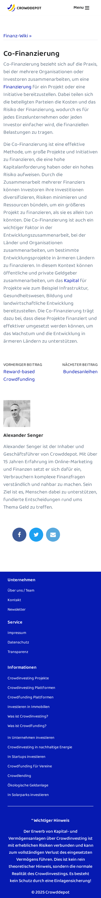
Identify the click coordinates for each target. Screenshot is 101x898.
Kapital (71, 281)
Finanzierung (18, 87)
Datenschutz (18, 642)
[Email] (53, 535)
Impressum (17, 633)
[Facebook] (19, 535)
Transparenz (18, 652)
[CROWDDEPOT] (24, 7)
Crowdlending (19, 775)
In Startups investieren (26, 756)
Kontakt (14, 600)
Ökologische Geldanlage (28, 785)
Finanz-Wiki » (17, 36)
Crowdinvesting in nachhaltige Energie (40, 747)
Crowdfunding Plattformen (31, 697)
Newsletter (17, 609)
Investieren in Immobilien (29, 706)
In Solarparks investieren (28, 794)
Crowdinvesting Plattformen (31, 687)
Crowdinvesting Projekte (28, 678)
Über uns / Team (21, 590)
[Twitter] (36, 535)
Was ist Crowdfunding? (27, 725)
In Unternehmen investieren (31, 737)
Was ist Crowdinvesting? (28, 716)
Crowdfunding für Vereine (30, 766)
